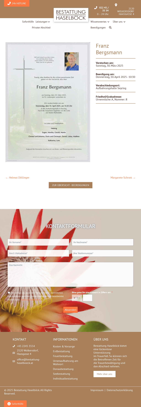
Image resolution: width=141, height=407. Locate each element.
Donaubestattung (63, 369)
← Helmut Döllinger (17, 177)
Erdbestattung (61, 351)
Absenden (70, 310)
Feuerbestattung (62, 356)
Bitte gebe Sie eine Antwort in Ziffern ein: (92, 292)
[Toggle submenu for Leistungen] (48, 21)
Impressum (96, 390)
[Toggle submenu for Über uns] (124, 21)
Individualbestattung (65, 378)
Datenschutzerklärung (31, 299)
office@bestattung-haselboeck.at (28, 361)
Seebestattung (61, 374)
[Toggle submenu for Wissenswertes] (108, 21)
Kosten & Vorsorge (64, 346)
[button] (110, 28)
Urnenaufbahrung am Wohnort (65, 362)
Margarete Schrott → (123, 177)
